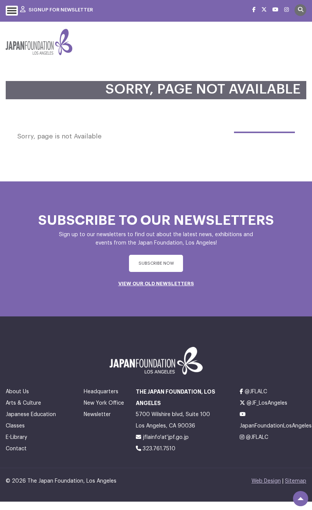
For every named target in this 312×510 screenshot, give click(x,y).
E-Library (16, 437)
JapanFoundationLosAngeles (273, 426)
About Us (17, 391)
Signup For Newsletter (60, 9)
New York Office (104, 403)
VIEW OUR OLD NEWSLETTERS (156, 283)
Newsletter (97, 414)
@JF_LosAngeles (266, 403)
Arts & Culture (23, 403)
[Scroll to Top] (300, 498)
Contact (16, 448)
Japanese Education (31, 414)
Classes (15, 426)
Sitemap (295, 481)
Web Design (266, 481)
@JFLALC (255, 391)
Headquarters (101, 391)
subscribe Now (156, 263)
